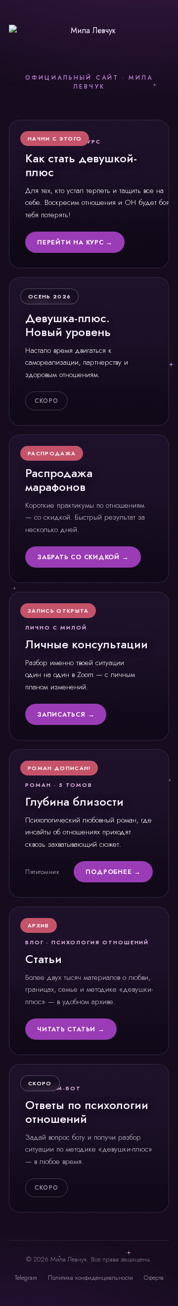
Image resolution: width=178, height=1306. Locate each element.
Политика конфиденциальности (90, 1277)
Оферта (154, 1277)
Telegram (26, 1277)
